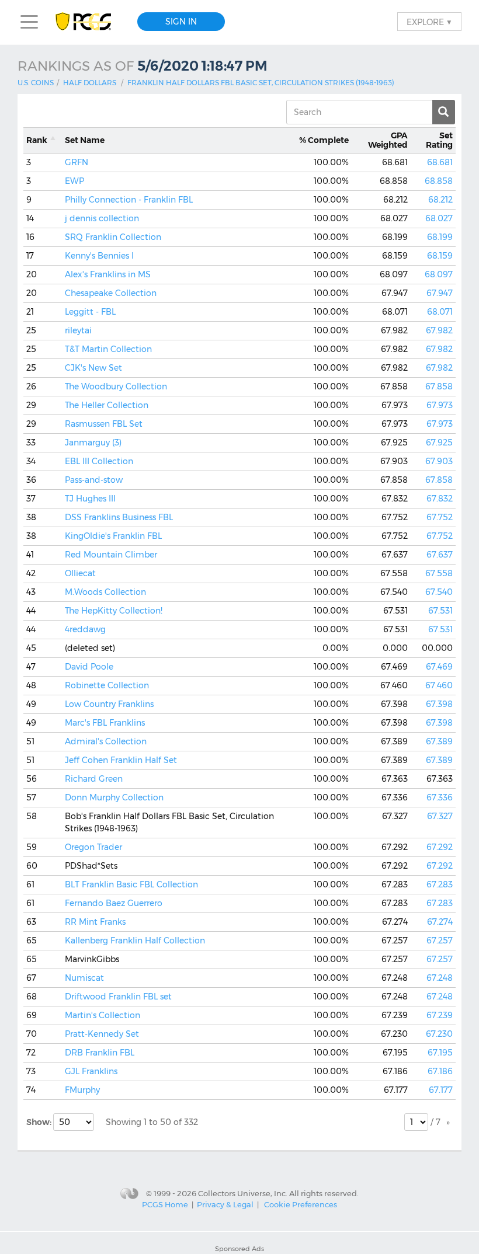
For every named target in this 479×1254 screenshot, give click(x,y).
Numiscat (84, 978)
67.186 (440, 1071)
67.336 (439, 797)
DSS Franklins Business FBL (119, 517)
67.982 (439, 330)
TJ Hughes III (90, 498)
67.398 (439, 704)
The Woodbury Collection (116, 386)
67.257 (439, 940)
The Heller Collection (106, 405)
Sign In (181, 21)
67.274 (440, 922)
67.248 (439, 978)
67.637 (439, 554)
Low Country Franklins (109, 704)
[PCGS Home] (89, 22)
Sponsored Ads (239, 1249)
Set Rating (439, 140)
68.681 (440, 162)
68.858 (439, 181)
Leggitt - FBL (90, 311)
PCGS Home (165, 1204)
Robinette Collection (107, 685)
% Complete (324, 140)
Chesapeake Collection (111, 293)
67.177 (441, 1090)
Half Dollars (89, 82)
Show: (39, 1122)
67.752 (439, 517)
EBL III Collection (99, 461)
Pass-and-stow (94, 480)
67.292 (439, 847)
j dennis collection (102, 218)
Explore (429, 21)
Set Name (85, 140)
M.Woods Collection (105, 592)
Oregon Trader (93, 847)
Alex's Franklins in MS (108, 274)
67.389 (439, 741)
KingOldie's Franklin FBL (113, 536)
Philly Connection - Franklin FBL (129, 199)
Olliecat (80, 573)
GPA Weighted (388, 140)
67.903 (439, 461)
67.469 (439, 666)
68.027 (439, 218)
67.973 (439, 405)
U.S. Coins (36, 82)
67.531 (440, 610)
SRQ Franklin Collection (113, 237)
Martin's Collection (102, 1015)
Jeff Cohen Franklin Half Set (121, 760)
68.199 (440, 237)
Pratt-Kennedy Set (102, 1034)
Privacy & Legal (225, 1204)
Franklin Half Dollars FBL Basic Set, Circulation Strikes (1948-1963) (260, 82)
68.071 (440, 311)
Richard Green (94, 779)
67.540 (439, 592)
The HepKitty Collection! (113, 610)
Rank (36, 140)
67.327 (440, 816)
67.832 (439, 498)
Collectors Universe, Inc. (242, 1192)
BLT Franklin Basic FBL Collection (131, 884)
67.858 (439, 386)
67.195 (440, 1052)
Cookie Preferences (300, 1204)
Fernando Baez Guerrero (113, 903)
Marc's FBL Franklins (105, 722)
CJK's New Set (93, 368)
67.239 (439, 1015)
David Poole (89, 666)
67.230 (439, 1034)
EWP (74, 181)
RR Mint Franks (95, 922)
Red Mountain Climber (111, 554)
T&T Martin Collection (108, 349)
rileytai (78, 330)
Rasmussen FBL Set (104, 424)
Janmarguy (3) (93, 442)
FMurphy (82, 1090)
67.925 (439, 442)
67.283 (439, 884)
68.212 (440, 199)
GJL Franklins (91, 1071)
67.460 (439, 685)
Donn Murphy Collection (114, 797)
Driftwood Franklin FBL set (118, 996)
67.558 (439, 573)
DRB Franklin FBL (99, 1052)
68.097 (439, 274)
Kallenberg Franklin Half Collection (135, 940)
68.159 (440, 255)
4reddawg (85, 629)
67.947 (439, 293)
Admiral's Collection (106, 741)
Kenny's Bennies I (99, 255)
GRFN (76, 162)
